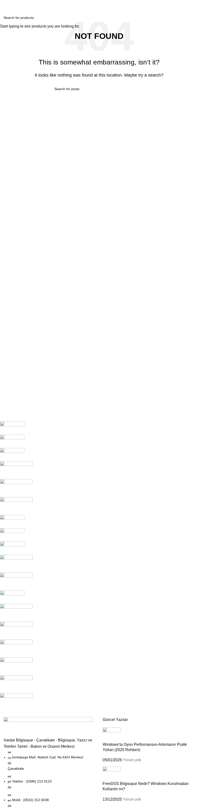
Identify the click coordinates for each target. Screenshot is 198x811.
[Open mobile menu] (5, 5)
